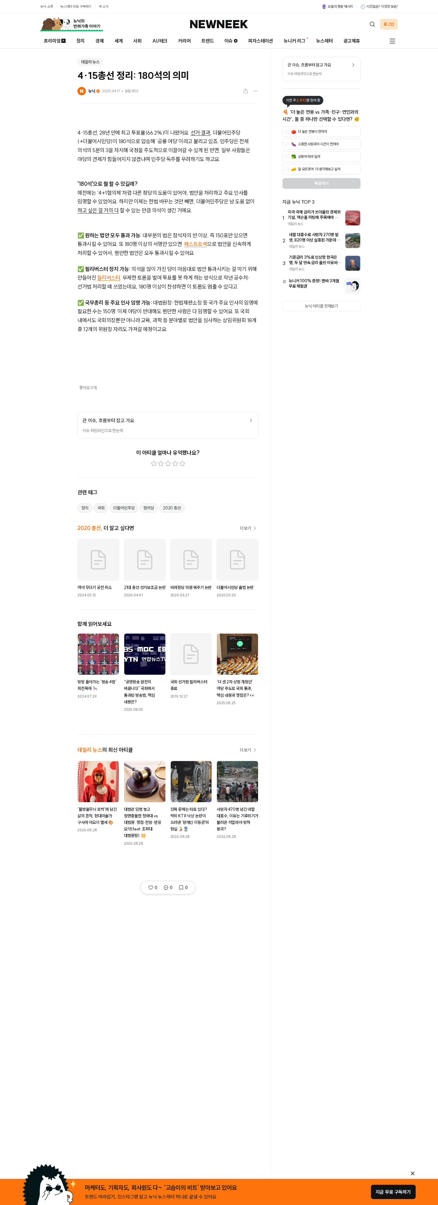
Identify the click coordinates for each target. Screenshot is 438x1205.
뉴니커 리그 (294, 41)
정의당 (148, 508)
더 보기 (245, 528)
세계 (118, 41)
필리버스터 (108, 277)
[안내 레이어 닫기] (413, 1173)
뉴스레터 (324, 41)
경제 (99, 41)
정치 (80, 41)
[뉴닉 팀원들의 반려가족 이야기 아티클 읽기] (71, 24)
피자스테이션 (260, 41)
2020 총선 (172, 508)
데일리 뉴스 (90, 62)
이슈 (228, 41)
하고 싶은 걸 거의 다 (98, 210)
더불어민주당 (123, 508)
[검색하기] (372, 24)
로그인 (388, 24)
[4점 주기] (175, 463)
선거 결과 (200, 132)
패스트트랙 (195, 244)
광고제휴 (352, 41)
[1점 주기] (153, 463)
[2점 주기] (160, 463)
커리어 (184, 41)
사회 (137, 41)
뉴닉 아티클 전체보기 (321, 306)
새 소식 (103, 6)
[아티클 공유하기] (245, 91)
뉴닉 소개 (46, 6)
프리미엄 (52, 41)
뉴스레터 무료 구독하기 (75, 6)
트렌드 (207, 41)
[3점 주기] (168, 463)
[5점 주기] (182, 463)
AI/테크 (159, 41)
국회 (101, 508)
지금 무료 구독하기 (393, 1192)
